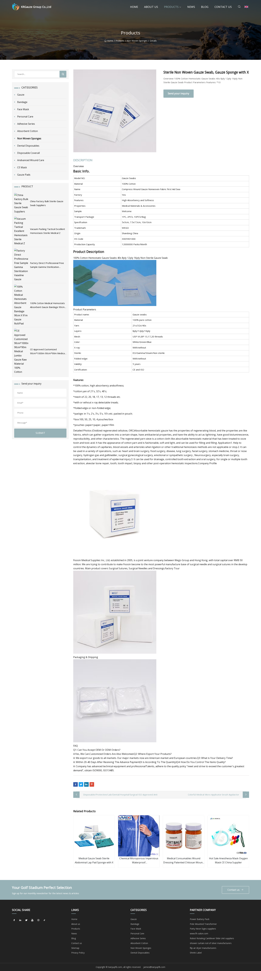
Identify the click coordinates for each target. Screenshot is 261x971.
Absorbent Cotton (27, 131)
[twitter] (26, 920)
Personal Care (25, 116)
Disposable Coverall (28, 153)
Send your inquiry (178, 93)
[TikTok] (44, 920)
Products (171, 7)
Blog (204, 7)
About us (151, 7)
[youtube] (32, 920)
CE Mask (22, 167)
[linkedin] (20, 920)
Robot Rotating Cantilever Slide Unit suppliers (212, 938)
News (191, 7)
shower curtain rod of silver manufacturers (211, 943)
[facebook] (14, 920)
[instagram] (38, 920)
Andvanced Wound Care (30, 160)
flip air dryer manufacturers (203, 948)
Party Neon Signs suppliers (203, 928)
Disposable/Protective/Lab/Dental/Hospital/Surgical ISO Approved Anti (120, 794)
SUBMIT (40, 433)
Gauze (20, 94)
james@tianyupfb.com (154, 967)
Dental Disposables (28, 145)
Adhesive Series (26, 123)
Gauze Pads (23, 174)
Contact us (223, 7)
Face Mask (23, 109)
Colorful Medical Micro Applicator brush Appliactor (213, 794)
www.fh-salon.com (199, 933)
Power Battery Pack (199, 919)
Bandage (22, 102)
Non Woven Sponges (137, 40)
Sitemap (75, 948)
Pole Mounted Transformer (203, 924)
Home (134, 7)
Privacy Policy (78, 952)
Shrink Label (196, 952)
